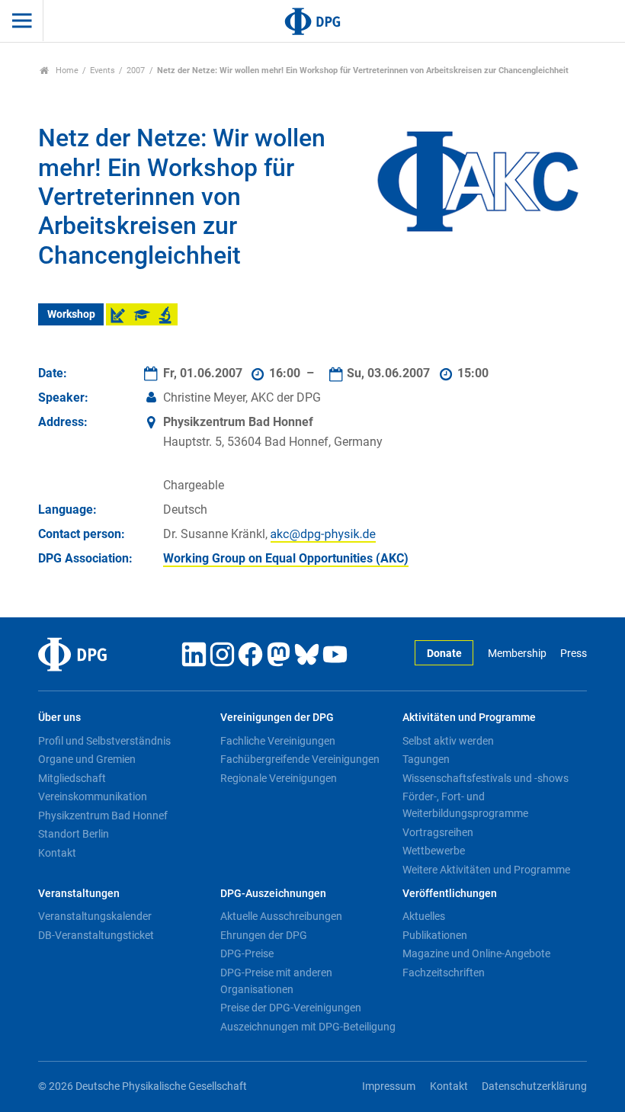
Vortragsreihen (437, 832)
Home (66, 70)
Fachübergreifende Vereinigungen (300, 759)
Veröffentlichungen (449, 893)
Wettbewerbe (433, 850)
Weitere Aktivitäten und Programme (486, 870)
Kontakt (57, 853)
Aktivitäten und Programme (469, 717)
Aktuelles (423, 916)
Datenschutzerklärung (534, 1086)
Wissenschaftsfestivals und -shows (485, 778)
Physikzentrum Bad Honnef (103, 815)
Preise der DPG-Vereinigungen (290, 1007)
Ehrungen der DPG (263, 935)
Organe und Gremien (87, 759)
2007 (136, 70)
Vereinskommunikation (92, 796)
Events (102, 70)
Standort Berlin (73, 834)
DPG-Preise (247, 953)
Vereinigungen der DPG (277, 717)
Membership (517, 653)
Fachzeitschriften (443, 972)
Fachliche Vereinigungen (277, 741)
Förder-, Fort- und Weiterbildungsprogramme (465, 804)
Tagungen (426, 759)
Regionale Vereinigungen (278, 778)
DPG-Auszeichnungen (273, 893)
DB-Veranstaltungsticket (96, 935)
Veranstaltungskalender (95, 916)
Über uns (59, 717)
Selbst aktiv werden (448, 741)
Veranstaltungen (79, 893)
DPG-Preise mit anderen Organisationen (276, 980)
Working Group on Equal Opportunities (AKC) (286, 558)
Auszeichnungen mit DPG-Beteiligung (308, 1027)
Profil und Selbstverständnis (104, 741)
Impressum (388, 1086)
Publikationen (434, 935)
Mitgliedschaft (72, 778)
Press (573, 653)
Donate (444, 653)
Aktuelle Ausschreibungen (281, 916)
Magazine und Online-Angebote (476, 953)
